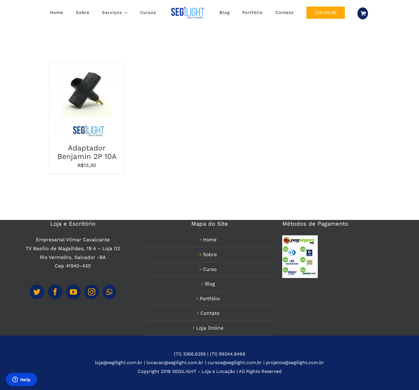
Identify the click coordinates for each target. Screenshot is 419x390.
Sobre (210, 278)
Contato (209, 337)
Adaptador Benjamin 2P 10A (87, 176)
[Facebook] (55, 316)
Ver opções (72, 126)
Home (210, 263)
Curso (210, 293)
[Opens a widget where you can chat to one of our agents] (21, 380)
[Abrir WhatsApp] (404, 375)
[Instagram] (91, 316)
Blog (210, 308)
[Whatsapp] (109, 316)
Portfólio (210, 322)
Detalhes (103, 126)
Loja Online (209, 352)
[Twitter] (37, 316)
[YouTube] (73, 316)
